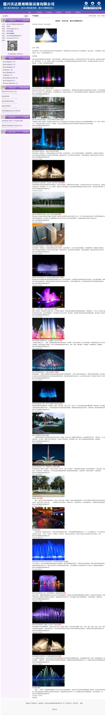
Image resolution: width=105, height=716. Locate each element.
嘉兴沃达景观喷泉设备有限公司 (41, 94)
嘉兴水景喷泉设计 (8, 62)
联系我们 (78, 12)
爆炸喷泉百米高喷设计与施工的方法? (12, 125)
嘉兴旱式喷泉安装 (8, 80)
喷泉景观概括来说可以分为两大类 (11, 111)
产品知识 (58, 12)
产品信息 (39, 12)
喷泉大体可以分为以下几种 (9, 91)
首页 (29, 12)
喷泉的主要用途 (6, 106)
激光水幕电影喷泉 (8, 67)
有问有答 (68, 12)
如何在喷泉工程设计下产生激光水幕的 (12, 121)
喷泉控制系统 (5, 96)
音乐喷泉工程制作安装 (9, 83)
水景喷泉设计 (6, 75)
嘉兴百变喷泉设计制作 (9, 78)
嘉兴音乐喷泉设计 (8, 64)
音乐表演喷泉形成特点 (8, 101)
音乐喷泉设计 (6, 70)
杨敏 (81, 703)
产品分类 (49, 12)
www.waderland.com (13, 38)
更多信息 (34, 697)
